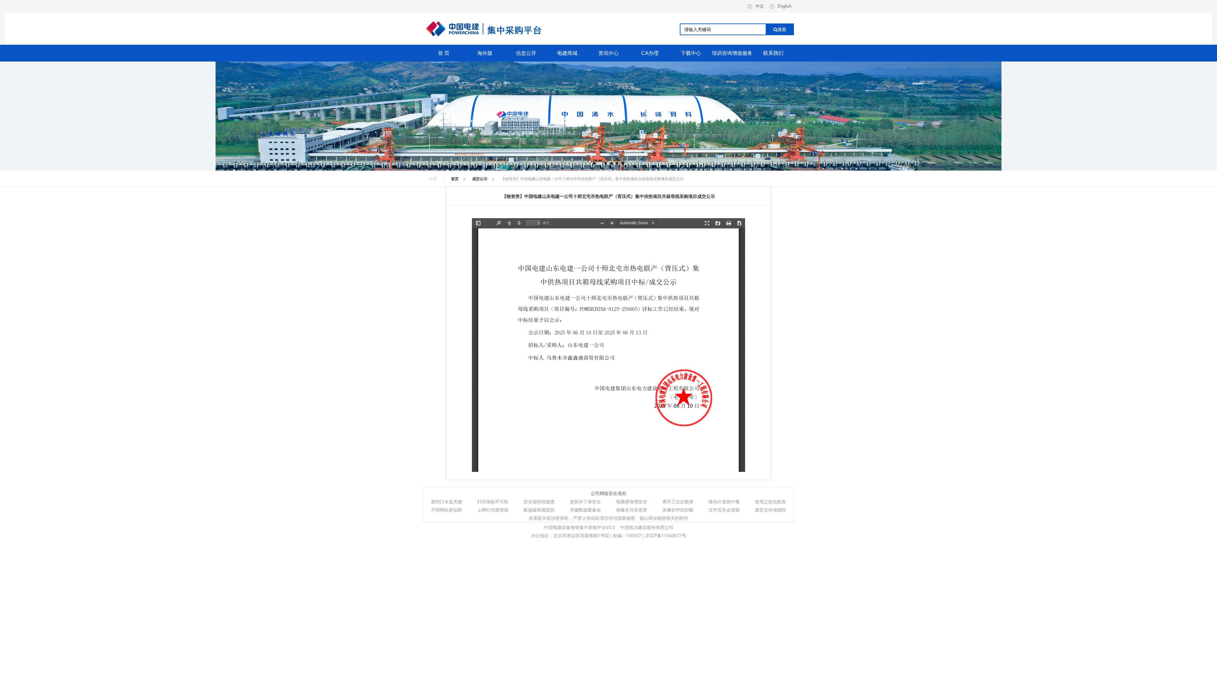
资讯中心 (608, 53)
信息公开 (526, 53)
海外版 (485, 53)
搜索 (781, 29)
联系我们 (773, 53)
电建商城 (567, 53)
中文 (760, 6)
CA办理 (650, 53)
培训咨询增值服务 (732, 53)
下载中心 (691, 53)
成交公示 (479, 179)
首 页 (443, 53)
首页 (455, 179)
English (784, 6)
